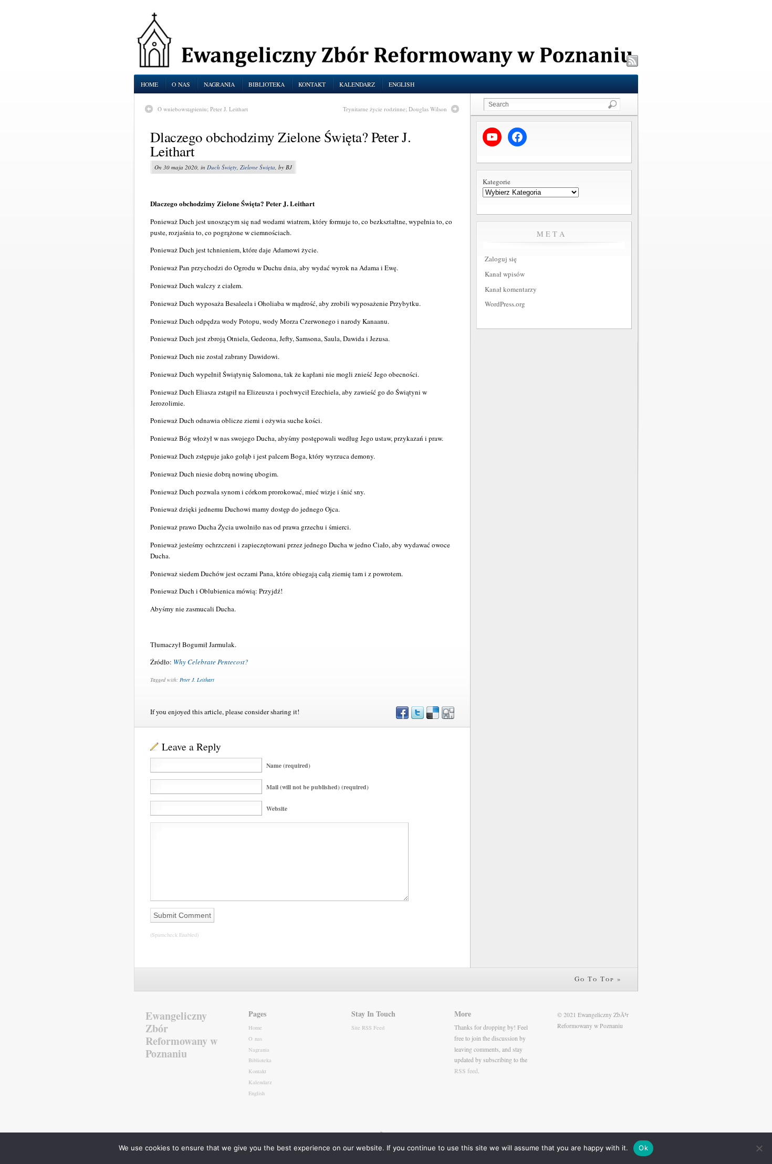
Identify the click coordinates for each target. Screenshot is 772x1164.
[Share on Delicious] (432, 716)
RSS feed (466, 1071)
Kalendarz (357, 84)
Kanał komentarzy (511, 289)
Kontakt (312, 84)
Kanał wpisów (505, 274)
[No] (759, 1148)
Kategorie (496, 181)
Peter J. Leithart (197, 679)
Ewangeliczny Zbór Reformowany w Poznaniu (181, 1034)
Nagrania (219, 84)
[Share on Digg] (447, 716)
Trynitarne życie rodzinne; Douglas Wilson (395, 109)
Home (149, 84)
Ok (643, 1148)
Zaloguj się (501, 258)
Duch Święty (222, 167)
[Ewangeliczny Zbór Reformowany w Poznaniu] (386, 65)
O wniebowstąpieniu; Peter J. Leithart (203, 109)
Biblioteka (266, 84)
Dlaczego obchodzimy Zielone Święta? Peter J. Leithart (280, 144)
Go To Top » (598, 978)
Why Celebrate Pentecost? (210, 661)
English (401, 84)
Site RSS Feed (367, 1027)
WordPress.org (505, 304)
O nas (181, 84)
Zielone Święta (257, 167)
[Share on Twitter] (417, 716)
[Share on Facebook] (402, 716)
